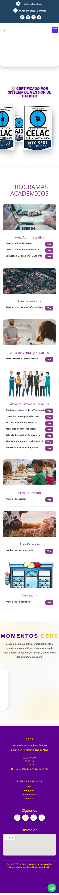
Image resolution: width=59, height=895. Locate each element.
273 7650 (29, 764)
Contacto (29, 798)
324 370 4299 (29, 757)
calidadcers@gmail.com (32, 4)
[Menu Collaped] (55, 30)
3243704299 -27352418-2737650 (32, 11)
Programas (29, 790)
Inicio (29, 786)
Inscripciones (29, 794)
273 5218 (29, 761)
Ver (49, 244)
